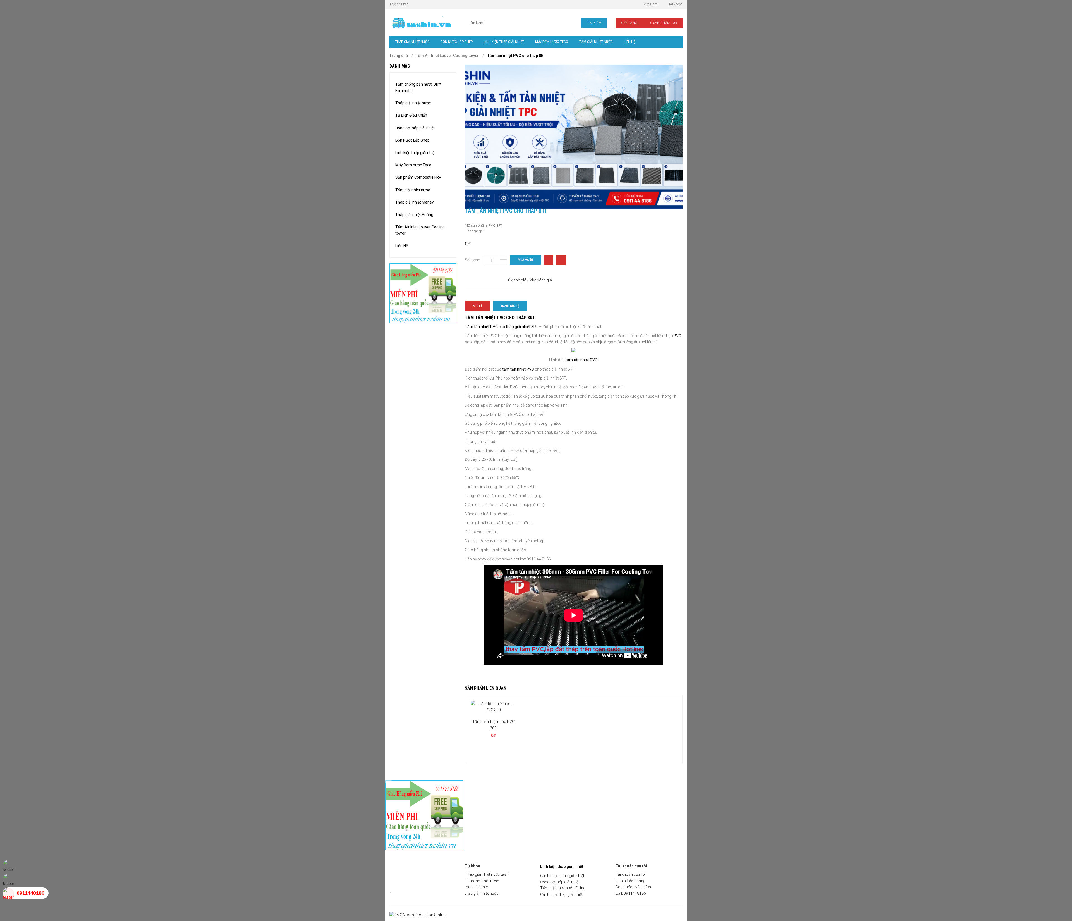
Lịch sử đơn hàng (630, 881)
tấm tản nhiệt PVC (581, 360)
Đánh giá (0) (510, 306)
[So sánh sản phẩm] (548, 260)
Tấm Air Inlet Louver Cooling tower (447, 55)
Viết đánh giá (541, 280)
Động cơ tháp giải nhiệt (415, 128)
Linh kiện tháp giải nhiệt (415, 153)
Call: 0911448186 (631, 893)
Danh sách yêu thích (633, 887)
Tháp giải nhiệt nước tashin (488, 874)
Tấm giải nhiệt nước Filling (562, 888)
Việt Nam (650, 4)
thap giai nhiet (477, 887)
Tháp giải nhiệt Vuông (414, 215)
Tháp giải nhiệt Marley (414, 202)
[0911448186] (8, 893)
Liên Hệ (401, 246)
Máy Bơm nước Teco (413, 165)
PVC (677, 335)
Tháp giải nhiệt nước (413, 103)
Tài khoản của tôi (631, 874)
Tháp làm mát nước (482, 881)
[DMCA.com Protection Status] (417, 915)
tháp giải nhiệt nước (482, 893)
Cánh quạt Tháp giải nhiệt (562, 876)
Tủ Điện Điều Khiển (411, 115)
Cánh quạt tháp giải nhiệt (561, 894)
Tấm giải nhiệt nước (412, 190)
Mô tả (477, 306)
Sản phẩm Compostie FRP (418, 177)
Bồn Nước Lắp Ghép (412, 140)
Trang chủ (398, 55)
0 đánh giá (517, 280)
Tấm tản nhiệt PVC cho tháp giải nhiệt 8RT (502, 327)
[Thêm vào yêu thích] (561, 260)
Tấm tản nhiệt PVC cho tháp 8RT (516, 55)
